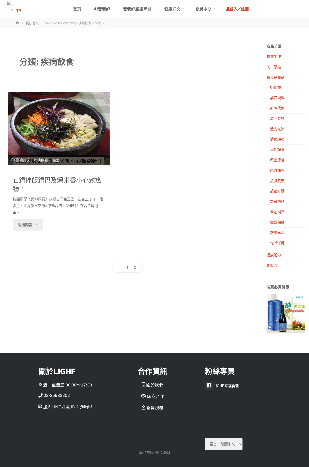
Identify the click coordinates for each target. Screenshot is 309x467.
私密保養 (277, 159)
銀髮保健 (277, 222)
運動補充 (277, 211)
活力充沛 (277, 128)
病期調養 (277, 149)
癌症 (55, 160)
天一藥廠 (273, 66)
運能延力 (273, 255)
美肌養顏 (277, 180)
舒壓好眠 (277, 190)
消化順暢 (277, 139)
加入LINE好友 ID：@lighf (67, 407)
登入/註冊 (239, 9)
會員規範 (154, 408)
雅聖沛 (271, 265)
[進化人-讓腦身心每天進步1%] (14, 9)
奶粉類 (275, 87)
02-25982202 (57, 395)
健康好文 (32, 23)
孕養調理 (277, 97)
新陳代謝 (277, 108)
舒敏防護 (277, 201)
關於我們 (154, 385)
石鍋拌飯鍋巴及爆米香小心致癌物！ (57, 185)
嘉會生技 (273, 56)
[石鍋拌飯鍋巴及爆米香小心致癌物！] (59, 128)
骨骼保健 (277, 242)
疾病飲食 (41, 160)
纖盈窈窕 (277, 170)
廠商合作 (155, 396)
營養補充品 (275, 77)
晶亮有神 (277, 118)
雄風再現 (277, 232)
